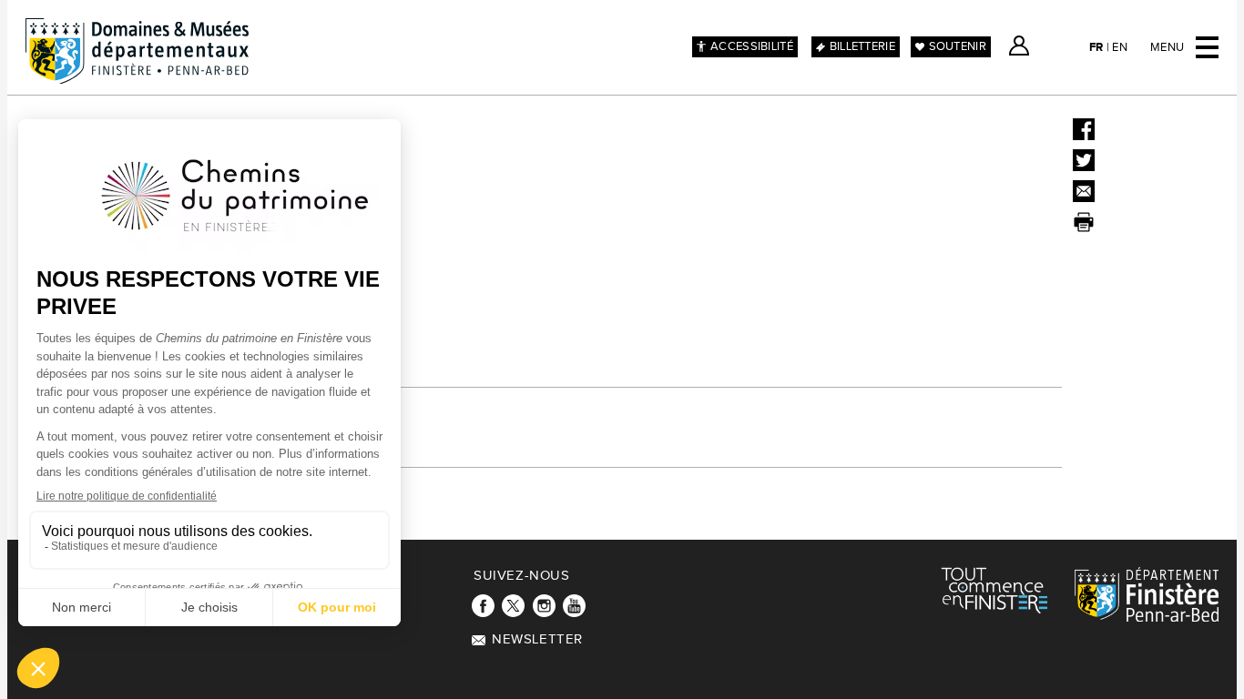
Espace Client (1019, 45)
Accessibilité (751, 46)
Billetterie (862, 46)
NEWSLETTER (537, 639)
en (1119, 47)
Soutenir (957, 46)
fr (1096, 47)
